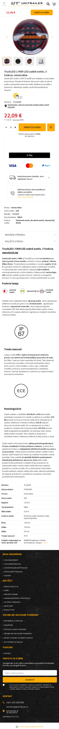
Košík (6, 590)
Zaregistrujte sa (11, 586)
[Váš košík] (54, 4)
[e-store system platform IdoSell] (29, 726)
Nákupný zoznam (11, 594)
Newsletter (9, 610)
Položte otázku (14, 241)
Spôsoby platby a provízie (15, 629)
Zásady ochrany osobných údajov (18, 638)
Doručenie (8, 625)
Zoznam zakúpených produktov (17, 598)
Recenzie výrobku (15, 234)
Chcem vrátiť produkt (13, 572)
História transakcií (12, 602)
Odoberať (29, 679)
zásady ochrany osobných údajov (28, 689)
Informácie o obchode (13, 621)
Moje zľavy (8, 606)
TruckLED (17, 101)
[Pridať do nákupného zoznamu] (51, 127)
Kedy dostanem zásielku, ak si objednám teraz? (31, 177)
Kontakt (7, 575)
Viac (44, 542)
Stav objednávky (11, 560)
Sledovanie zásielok (12, 564)
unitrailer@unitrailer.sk (17, 707)
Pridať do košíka (32, 127)
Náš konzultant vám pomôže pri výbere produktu (31, 193)
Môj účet (7, 580)
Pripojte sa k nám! (13, 658)
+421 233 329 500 (25, 197)
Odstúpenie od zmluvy (13, 642)
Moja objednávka (12, 554)
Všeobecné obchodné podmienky (18, 633)
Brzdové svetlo (37, 220)
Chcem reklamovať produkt (16, 568)
